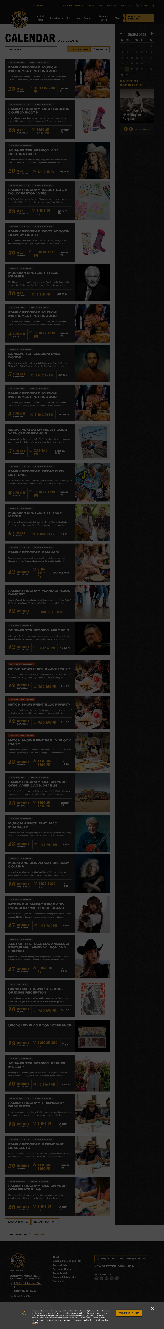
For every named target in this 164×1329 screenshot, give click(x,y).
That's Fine (129, 1313)
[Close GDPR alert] (152, 1308)
